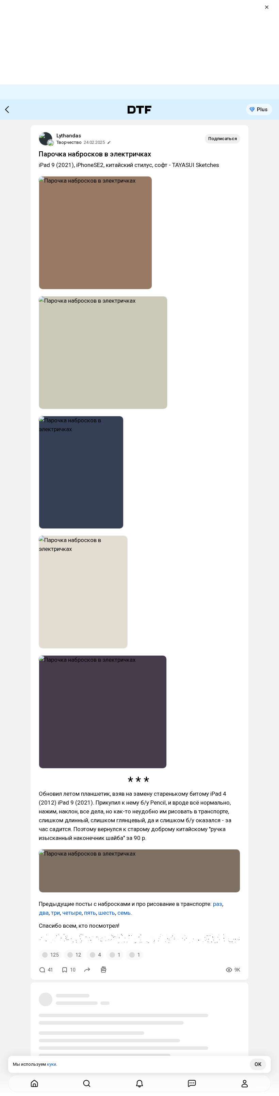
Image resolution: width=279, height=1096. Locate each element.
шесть (106, 912)
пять (90, 912)
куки (51, 1064)
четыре (72, 912)
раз (217, 903)
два (44, 912)
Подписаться (222, 138)
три (55, 912)
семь (124, 912)
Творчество (69, 142)
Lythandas (68, 136)
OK (258, 1064)
